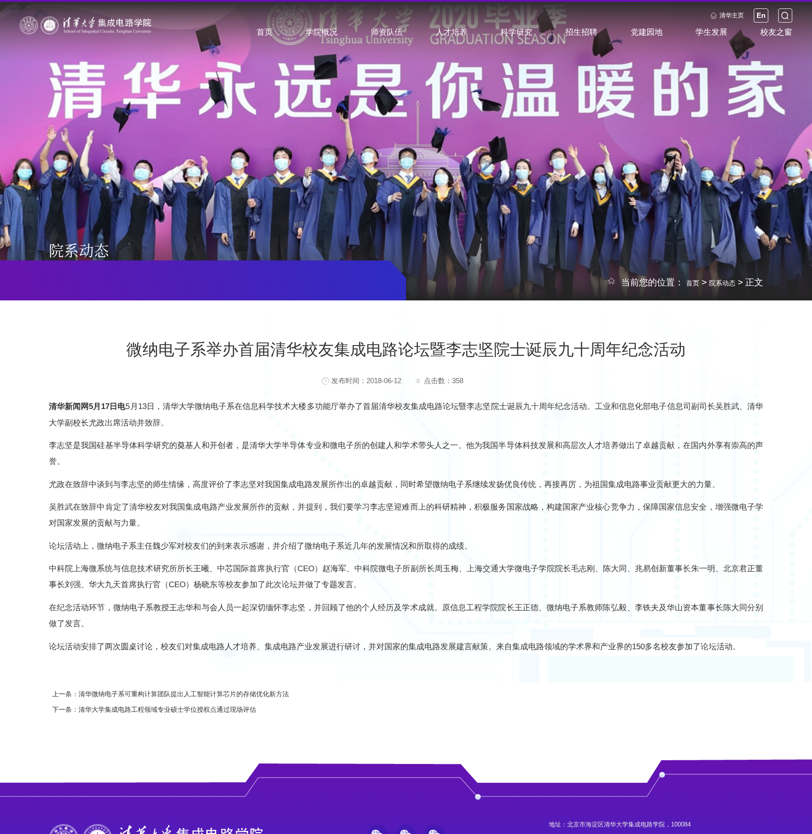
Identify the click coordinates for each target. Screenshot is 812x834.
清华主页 (714, 21)
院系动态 (717, 282)
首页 (681, 282)
